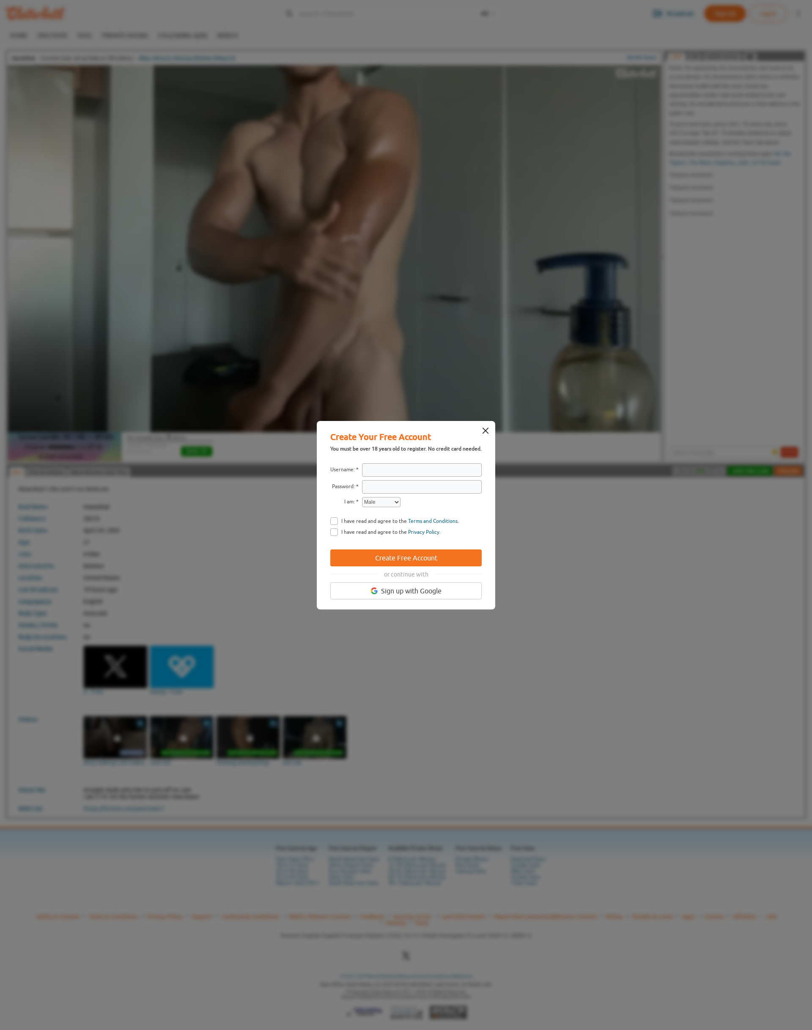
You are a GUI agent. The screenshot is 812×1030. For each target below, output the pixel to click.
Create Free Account (406, 558)
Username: (342, 470)
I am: (349, 502)
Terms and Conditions (433, 521)
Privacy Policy (423, 532)
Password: (343, 486)
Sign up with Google (411, 591)
